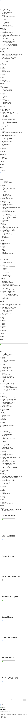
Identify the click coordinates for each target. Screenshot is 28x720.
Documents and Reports (7, 26)
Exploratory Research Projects (9, 57)
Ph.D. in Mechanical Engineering (10, 45)
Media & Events (3, 76)
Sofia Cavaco (8, 657)
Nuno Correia (8, 556)
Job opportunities (6, 65)
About (1, 7)
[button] (14, 166)
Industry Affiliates (7, 23)
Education (2, 28)
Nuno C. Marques (10, 597)
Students (5, 18)
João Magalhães (9, 637)
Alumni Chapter (5, 48)
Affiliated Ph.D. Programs (7, 32)
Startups (3, 74)
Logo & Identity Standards (7, 81)
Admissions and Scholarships (8, 39)
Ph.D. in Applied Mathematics (10, 44)
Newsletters (4, 80)
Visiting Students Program (8, 34)
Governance (4, 13)
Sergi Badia (7, 617)
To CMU (5, 36)
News (3, 77)
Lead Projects (6, 61)
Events (3, 78)
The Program (5, 9)
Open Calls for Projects (7, 63)
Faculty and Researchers (9, 16)
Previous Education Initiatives (8, 41)
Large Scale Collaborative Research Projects (12, 54)
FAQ (3, 49)
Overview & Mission (7, 10)
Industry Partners (7, 25)
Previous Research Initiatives (8, 58)
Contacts (2, 83)
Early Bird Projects (7, 60)
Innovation (2, 68)
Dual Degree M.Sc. (7, 42)
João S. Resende (10, 536)
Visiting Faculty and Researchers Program (11, 35)
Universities (6, 22)
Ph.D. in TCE (6, 47)
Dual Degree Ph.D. (6, 31)
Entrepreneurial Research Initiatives (10, 55)
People (3, 15)
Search (2, 167)
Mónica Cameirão (10, 678)
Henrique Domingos (11, 576)
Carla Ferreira (8, 516)
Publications (4, 64)
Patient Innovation (6, 71)
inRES (3, 73)
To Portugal (5, 38)
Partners (3, 20)
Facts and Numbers (7, 12)
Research (2, 51)
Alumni (4, 19)
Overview (4, 29)
